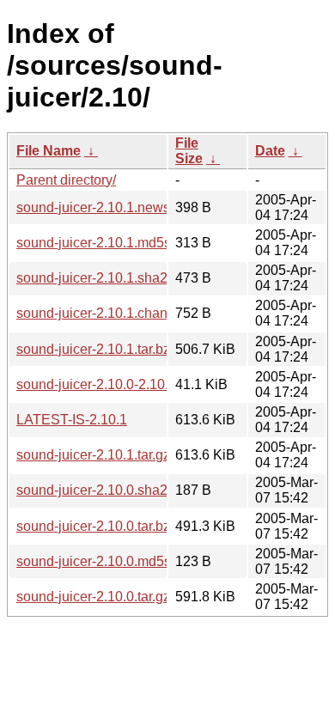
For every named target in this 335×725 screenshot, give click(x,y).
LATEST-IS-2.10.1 (71, 419)
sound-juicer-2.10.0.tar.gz (93, 596)
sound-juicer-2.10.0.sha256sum (112, 490)
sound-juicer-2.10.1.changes (103, 313)
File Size (189, 151)
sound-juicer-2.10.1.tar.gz (93, 455)
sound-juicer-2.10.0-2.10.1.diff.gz (116, 384)
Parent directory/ (66, 180)
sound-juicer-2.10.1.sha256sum (112, 278)
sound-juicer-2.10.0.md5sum (103, 561)
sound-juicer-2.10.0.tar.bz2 (97, 526)
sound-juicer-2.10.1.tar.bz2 (97, 349)
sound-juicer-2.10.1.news (93, 207)
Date (270, 150)
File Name (48, 150)
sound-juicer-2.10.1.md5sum (103, 242)
